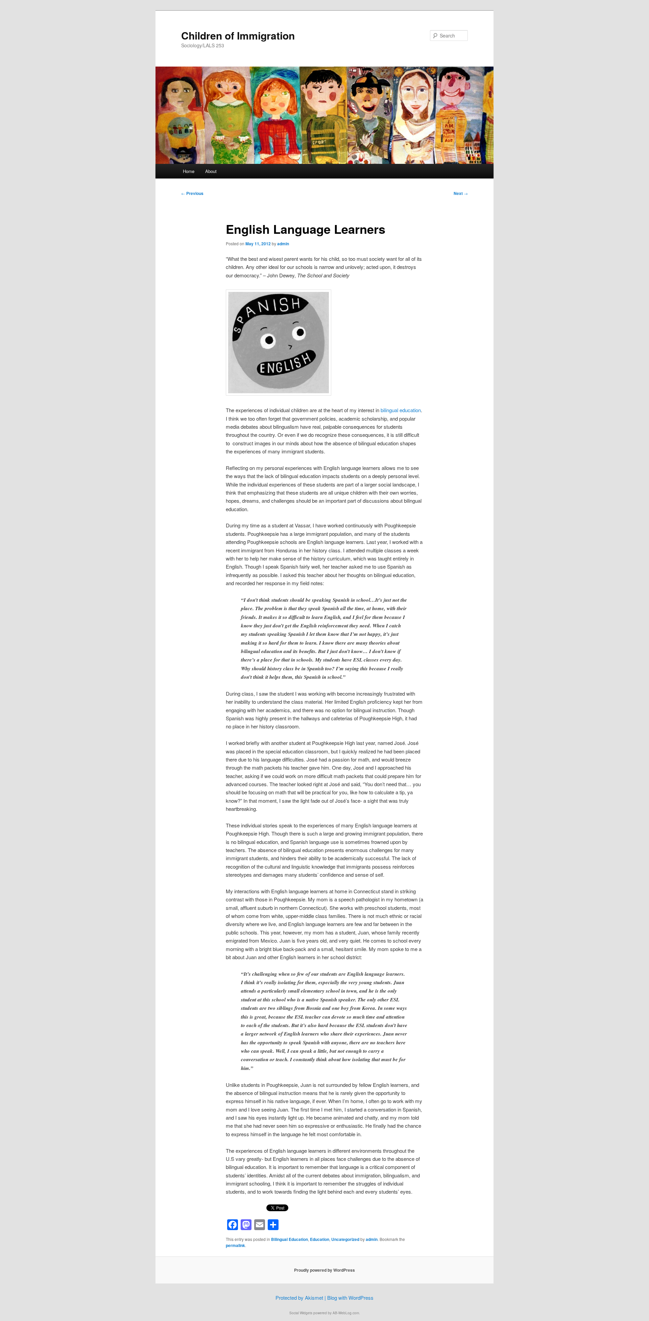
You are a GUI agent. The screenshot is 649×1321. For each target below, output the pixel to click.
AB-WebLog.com (346, 1313)
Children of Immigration (238, 35)
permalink (235, 1245)
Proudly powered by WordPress (324, 1270)
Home (188, 171)
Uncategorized (345, 1239)
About (211, 171)
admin (283, 244)
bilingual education (401, 410)
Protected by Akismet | (301, 1297)
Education (319, 1239)
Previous (192, 193)
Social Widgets (300, 1313)
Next (461, 193)
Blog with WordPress (350, 1297)
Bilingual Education (289, 1239)
